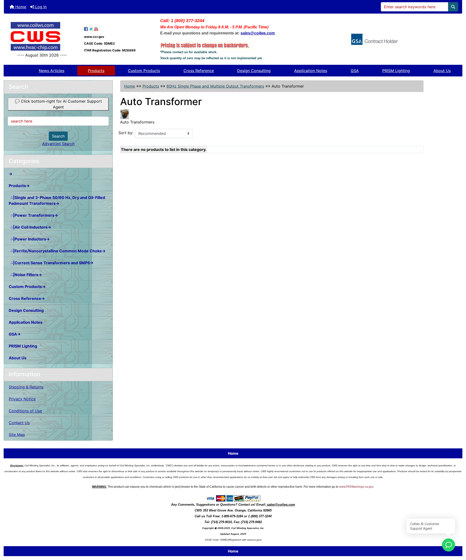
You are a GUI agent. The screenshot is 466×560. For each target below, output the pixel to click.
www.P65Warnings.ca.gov (356, 486)
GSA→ (15, 334)
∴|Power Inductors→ (29, 239)
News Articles (51, 70)
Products (96, 70)
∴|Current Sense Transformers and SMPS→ (51, 262)
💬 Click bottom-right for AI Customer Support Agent (58, 104)
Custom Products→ (27, 286)
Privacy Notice (22, 398)
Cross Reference (198, 70)
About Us (442, 70)
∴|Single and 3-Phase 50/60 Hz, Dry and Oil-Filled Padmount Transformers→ (57, 200)
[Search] (453, 6)
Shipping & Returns (26, 387)
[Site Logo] (42, 36)
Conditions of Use (25, 410)
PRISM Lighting (396, 70)
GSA (355, 70)
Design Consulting (254, 70)
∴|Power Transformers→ (33, 215)
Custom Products (144, 70)
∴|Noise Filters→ (25, 274)
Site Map (17, 434)
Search (58, 136)
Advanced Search (58, 143)
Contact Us (19, 422)
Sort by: (125, 132)
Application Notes (310, 70)
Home (20, 6)
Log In (40, 6)
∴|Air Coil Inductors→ (30, 227)
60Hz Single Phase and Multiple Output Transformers (215, 86)
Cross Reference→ (27, 298)
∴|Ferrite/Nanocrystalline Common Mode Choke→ (57, 250)
